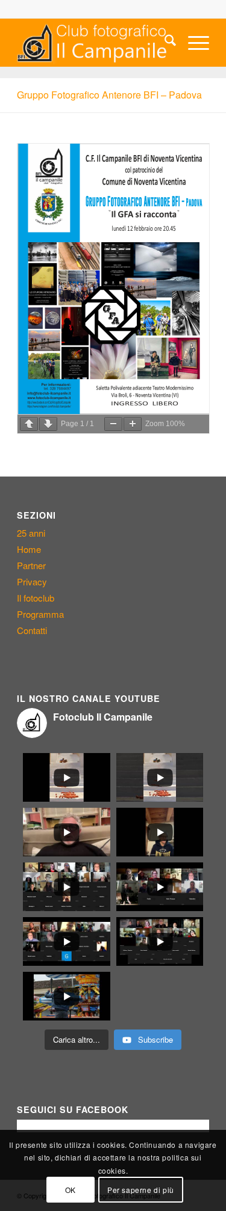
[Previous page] (29, 424)
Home (29, 549)
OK (70, 1190)
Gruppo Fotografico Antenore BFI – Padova (109, 95)
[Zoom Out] (113, 424)
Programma (40, 614)
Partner (31, 565)
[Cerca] (164, 43)
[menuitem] (164, 43)
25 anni (31, 532)
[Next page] (48, 424)
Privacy (32, 581)
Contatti (32, 630)
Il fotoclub (35, 597)
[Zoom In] (133, 424)
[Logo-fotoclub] (94, 43)
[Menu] (192, 43)
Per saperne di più (140, 1190)
